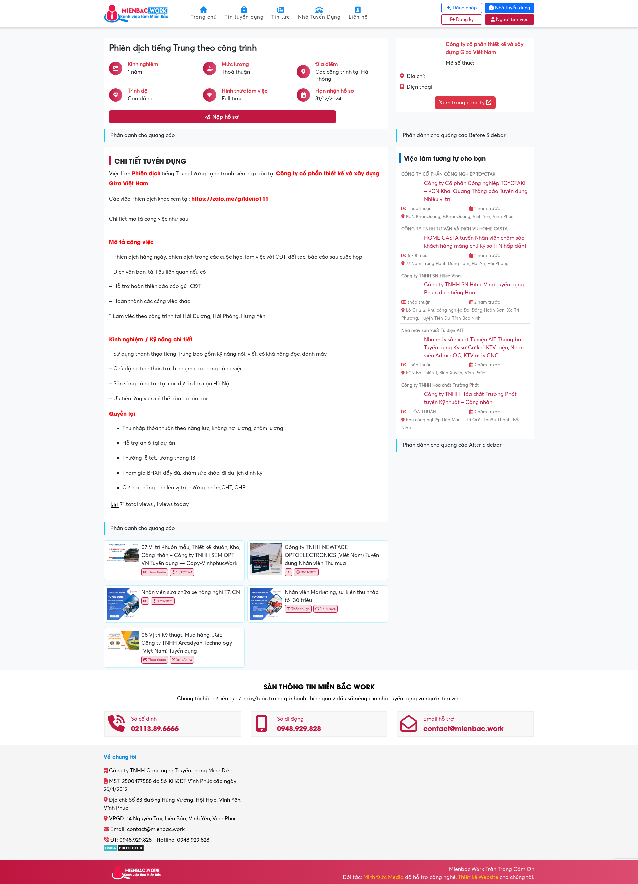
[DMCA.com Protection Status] (124, 848)
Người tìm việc (511, 19)
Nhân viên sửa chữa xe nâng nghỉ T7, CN (190, 592)
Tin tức (280, 17)
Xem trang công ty (462, 103)
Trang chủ (204, 17)
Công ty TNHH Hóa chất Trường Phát (440, 385)
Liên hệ (358, 17)
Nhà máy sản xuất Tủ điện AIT (432, 330)
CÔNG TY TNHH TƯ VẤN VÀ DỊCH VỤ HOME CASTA (454, 229)
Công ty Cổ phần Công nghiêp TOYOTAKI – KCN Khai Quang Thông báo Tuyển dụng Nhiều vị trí (476, 191)
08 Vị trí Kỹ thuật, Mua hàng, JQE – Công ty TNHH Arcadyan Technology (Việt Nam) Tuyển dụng (186, 643)
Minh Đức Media (383, 877)
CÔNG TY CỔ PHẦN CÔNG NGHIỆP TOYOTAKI (449, 174)
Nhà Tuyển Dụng (319, 17)
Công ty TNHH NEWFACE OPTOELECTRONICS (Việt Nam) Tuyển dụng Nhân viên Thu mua (332, 555)
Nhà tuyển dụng (512, 7)
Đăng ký (464, 19)
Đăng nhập (464, 7)
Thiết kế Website (478, 877)
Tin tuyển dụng (244, 17)
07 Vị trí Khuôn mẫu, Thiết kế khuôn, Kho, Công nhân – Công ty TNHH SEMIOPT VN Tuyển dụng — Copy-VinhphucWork (190, 555)
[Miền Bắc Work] (136, 13)
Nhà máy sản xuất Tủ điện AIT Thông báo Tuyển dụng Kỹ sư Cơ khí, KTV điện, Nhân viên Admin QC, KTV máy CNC (474, 348)
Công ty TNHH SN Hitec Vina (431, 276)
